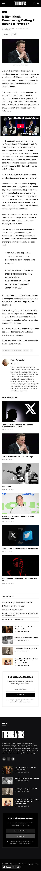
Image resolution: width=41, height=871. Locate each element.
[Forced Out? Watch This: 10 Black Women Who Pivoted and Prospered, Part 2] (7, 661)
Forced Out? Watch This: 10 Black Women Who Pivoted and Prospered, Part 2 (26, 661)
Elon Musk (6, 350)
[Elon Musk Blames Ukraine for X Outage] (20, 443)
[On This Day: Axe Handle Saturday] (7, 640)
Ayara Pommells (9, 28)
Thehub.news (16, 350)
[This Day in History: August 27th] (7, 651)
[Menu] (3, 3)
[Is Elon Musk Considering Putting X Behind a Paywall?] (20, 51)
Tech (4, 12)
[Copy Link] (15, 34)
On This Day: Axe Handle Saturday (13, 606)
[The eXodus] (20, 473)
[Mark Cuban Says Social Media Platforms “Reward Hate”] (20, 503)
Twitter (26, 350)
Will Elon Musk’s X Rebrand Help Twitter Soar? (20, 549)
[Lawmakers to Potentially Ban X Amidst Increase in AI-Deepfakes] (20, 411)
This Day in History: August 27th (12, 610)
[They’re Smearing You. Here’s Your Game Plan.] (7, 629)
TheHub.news (11, 864)
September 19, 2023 (13, 288)
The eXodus (7, 487)
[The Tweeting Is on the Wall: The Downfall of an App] (20, 565)
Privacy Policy (19, 702)
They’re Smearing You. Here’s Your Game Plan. (17, 602)
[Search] (38, 3)
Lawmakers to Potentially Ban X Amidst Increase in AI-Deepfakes (17, 426)
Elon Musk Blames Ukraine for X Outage (17, 457)
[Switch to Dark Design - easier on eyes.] (34, 3)
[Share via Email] (11, 34)
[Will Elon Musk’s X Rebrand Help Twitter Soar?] (20, 535)
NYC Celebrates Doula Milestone (12, 619)
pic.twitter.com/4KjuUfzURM (17, 281)
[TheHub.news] (20, 3)
